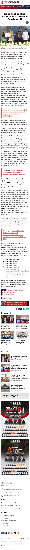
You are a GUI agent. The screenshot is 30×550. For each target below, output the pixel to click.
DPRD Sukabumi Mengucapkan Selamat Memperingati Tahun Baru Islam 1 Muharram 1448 (22, 342)
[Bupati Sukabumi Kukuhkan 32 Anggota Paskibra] (7, 319)
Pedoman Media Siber (7, 541)
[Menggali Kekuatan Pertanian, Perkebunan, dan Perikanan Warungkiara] (5, 387)
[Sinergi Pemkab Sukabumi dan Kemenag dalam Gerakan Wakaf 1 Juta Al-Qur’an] (7, 335)
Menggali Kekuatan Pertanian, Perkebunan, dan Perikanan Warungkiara (19, 386)
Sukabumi (4, 503)
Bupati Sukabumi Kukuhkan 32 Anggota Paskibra (6, 326)
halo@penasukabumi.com (12, 496)
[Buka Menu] (25, 2)
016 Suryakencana (8, 515)
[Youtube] (12, 533)
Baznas (10, 290)
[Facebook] (17, 309)
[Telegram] (24, 309)
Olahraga (17, 508)
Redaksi (23, 539)
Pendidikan (18, 505)
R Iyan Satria (4, 22)
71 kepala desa (7, 526)
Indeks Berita (21, 541)
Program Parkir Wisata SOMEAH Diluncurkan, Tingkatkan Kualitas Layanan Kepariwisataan (20, 377)
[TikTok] (15, 533)
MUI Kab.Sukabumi (9, 294)
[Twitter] (20, 309)
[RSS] (18, 533)
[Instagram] (9, 533)
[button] (22, 2)
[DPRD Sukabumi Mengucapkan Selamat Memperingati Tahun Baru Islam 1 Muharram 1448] (22, 335)
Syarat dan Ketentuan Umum (10, 539)
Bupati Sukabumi (19, 290)
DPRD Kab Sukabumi (7, 505)
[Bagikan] (27, 22)
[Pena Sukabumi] (10, 2)
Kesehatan (4, 508)
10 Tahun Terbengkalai (9, 521)
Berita (16, 503)
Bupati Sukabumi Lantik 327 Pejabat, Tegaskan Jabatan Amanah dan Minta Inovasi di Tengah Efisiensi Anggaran (21, 326)
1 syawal (5, 518)
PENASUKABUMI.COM (8, 52)
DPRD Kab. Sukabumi (9, 292)
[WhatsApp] (27, 309)
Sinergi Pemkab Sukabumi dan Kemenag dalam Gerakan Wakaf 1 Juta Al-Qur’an (6, 342)
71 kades (5, 523)
